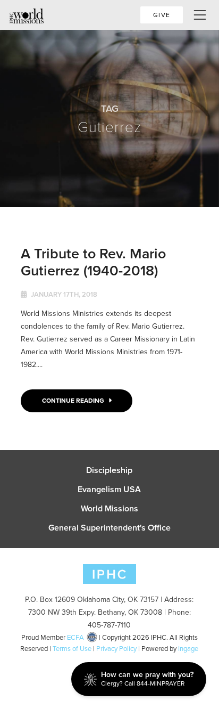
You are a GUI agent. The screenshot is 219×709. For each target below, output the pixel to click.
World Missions (109, 508)
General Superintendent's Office (109, 528)
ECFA (75, 637)
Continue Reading (74, 400)
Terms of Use (72, 648)
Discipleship (109, 470)
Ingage (188, 648)
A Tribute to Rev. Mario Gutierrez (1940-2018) (93, 262)
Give (161, 15)
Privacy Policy (116, 648)
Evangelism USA (109, 489)
